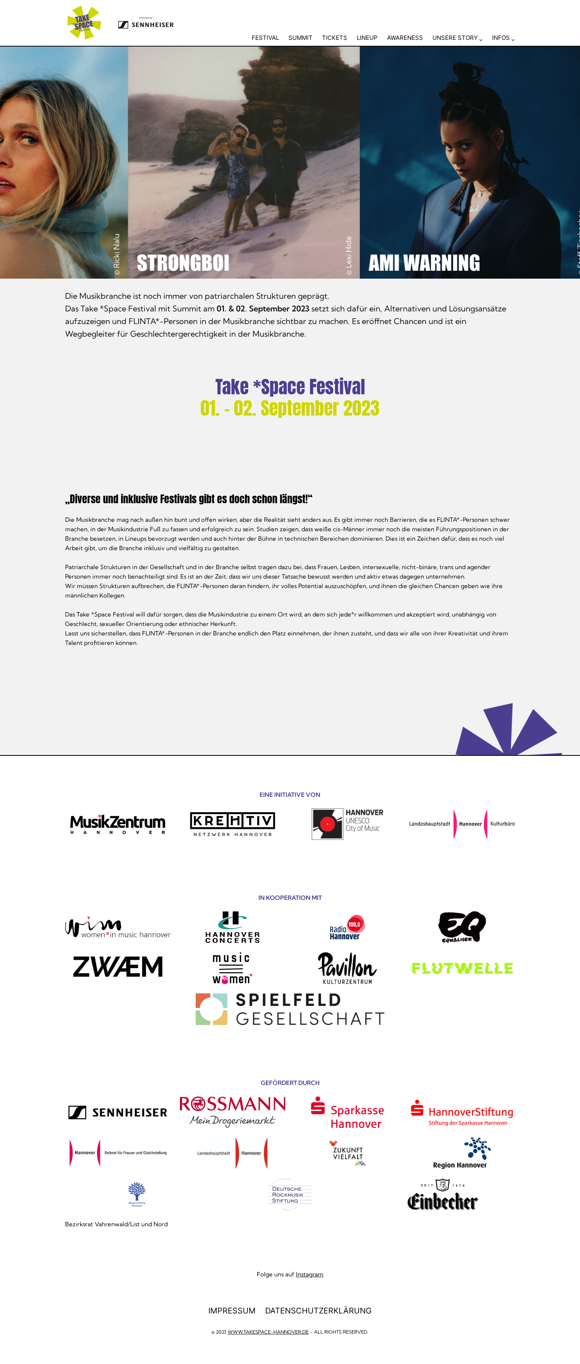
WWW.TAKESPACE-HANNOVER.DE (268, 1332)
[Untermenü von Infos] (513, 39)
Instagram (310, 1274)
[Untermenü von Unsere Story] (481, 39)
